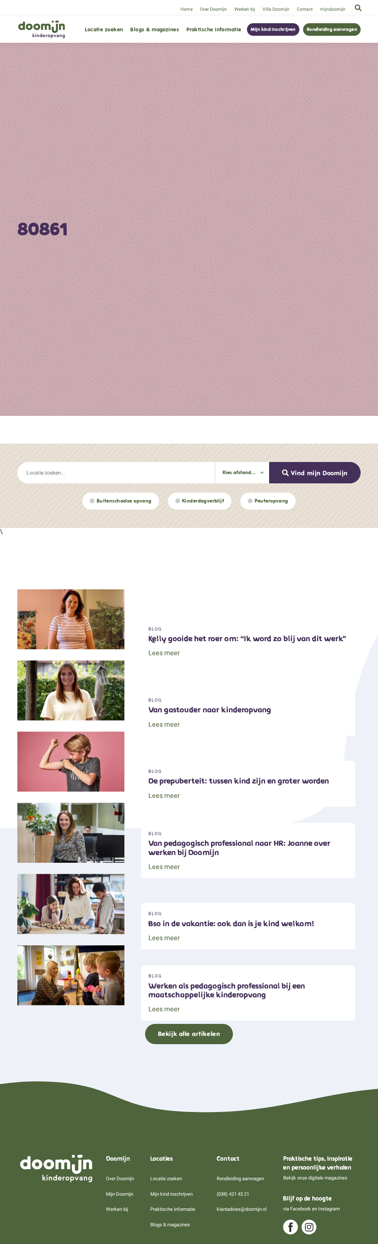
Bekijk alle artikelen (189, 1034)
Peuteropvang (271, 501)
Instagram (329, 1209)
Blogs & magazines (154, 29)
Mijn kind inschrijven (273, 29)
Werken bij (244, 9)
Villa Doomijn (275, 9)
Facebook (300, 1209)
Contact (305, 9)
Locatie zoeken (104, 29)
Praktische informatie (213, 29)
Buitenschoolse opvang (124, 501)
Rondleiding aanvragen (332, 29)
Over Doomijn (213, 9)
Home (187, 9)
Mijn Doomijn (119, 1194)
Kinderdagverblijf (203, 501)
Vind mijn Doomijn (319, 473)
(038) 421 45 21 (233, 1194)
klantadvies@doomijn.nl (242, 1209)
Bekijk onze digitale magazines (315, 1178)
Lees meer (164, 653)
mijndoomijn (333, 9)
